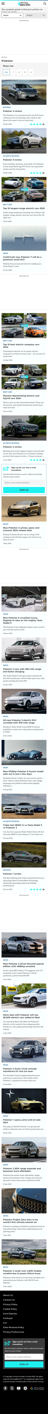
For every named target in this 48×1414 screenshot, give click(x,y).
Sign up (24, 490)
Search (44, 3)
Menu (3, 3)
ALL (6, 72)
